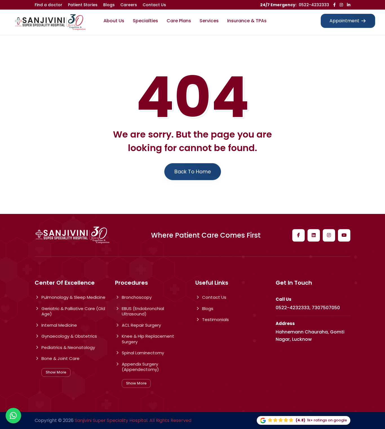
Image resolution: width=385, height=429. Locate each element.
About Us (113, 20)
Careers (128, 5)
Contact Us (154, 5)
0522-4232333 (314, 5)
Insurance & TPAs (247, 20)
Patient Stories (83, 5)
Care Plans (179, 20)
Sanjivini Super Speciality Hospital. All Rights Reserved (133, 420)
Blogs (109, 5)
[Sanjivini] (50, 22)
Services (209, 20)
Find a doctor (48, 5)
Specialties (145, 20)
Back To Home (192, 171)
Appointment (344, 20)
